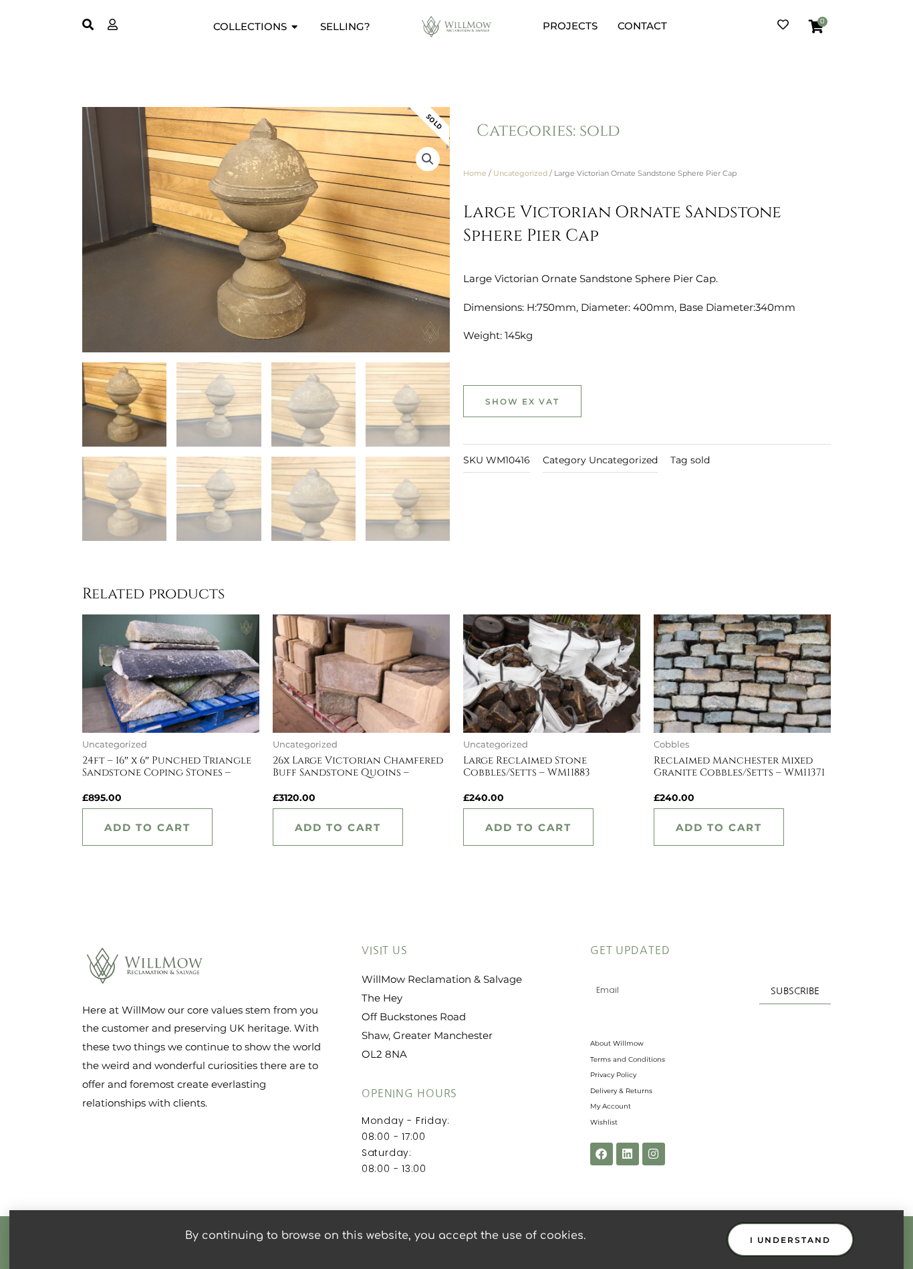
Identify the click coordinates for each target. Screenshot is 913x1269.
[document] (456, 634)
